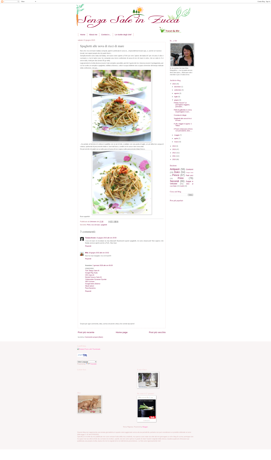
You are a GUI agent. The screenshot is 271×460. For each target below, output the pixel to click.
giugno (176, 100)
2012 (174, 153)
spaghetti (104, 225)
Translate (93, 364)
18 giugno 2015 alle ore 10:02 (99, 253)
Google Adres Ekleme (92, 284)
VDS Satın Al (89, 275)
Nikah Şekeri (89, 286)
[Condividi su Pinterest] (117, 222)
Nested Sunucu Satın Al (93, 277)
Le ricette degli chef (123, 35)
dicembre (177, 87)
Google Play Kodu (91, 273)
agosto (176, 93)
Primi (89, 225)
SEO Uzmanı (89, 281)
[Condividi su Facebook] (115, 222)
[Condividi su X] (113, 222)
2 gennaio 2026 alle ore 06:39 (103, 265)
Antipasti (175, 169)
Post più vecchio (157, 332)
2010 (174, 159)
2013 (174, 149)
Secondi (174, 181)
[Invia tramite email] (109, 222)
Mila (86, 253)
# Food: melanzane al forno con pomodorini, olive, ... (183, 130)
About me (93, 35)
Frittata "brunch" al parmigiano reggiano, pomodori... (182, 104)
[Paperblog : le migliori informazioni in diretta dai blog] (82, 356)
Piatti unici (189, 175)
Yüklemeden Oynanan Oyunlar (95, 279)
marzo (176, 142)
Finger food (189, 172)
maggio (177, 135)
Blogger (145, 427)
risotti (182, 186)
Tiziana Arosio (90, 238)
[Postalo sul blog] (111, 222)
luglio (176, 97)
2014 (174, 146)
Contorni (189, 169)
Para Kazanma (90, 288)
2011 (174, 156)
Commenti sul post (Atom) (94, 337)
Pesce (175, 175)
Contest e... (106, 35)
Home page (122, 332)
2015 (174, 84)
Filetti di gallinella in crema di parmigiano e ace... (183, 111)
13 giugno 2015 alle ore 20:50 (106, 238)
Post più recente (86, 332)
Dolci (177, 172)
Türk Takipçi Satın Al (92, 270)
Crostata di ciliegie (180, 115)
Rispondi (88, 246)
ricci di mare (95, 225)
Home (82, 35)
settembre (178, 90)
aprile (176, 138)
